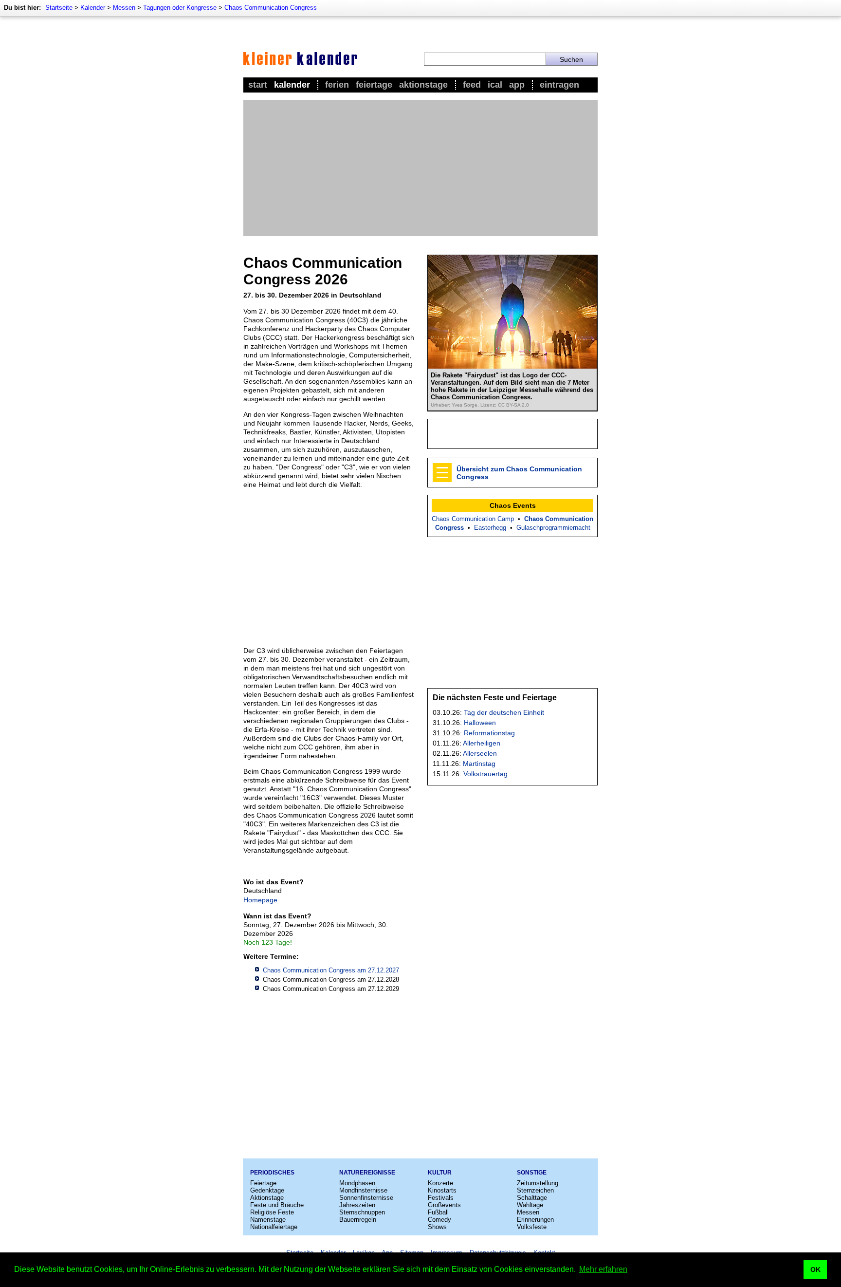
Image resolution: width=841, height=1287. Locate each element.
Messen (124, 7)
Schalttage (532, 1197)
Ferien (337, 85)
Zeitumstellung (537, 1183)
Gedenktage (267, 1190)
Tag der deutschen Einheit (504, 712)
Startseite (59, 7)
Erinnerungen (535, 1219)
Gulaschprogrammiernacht (553, 527)
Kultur (440, 1172)
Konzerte (440, 1183)
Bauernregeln (357, 1219)
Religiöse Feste (272, 1212)
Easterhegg (490, 527)
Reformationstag (489, 733)
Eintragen (559, 85)
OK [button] (815, 1269)
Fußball (438, 1212)
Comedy (439, 1219)
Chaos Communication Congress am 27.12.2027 (331, 970)
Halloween (480, 723)
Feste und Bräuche (277, 1205)
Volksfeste (532, 1227)
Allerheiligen (481, 743)
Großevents (444, 1205)
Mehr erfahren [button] (603, 1269)
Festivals (441, 1197)
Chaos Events (513, 505)
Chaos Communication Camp (473, 518)
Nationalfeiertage (273, 1227)
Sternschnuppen (362, 1212)
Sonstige (532, 1172)
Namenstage (268, 1219)
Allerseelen (480, 753)
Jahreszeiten (357, 1205)
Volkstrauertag (485, 774)
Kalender (92, 7)
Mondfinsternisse (363, 1190)
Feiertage (374, 85)
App (517, 85)
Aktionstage (423, 85)
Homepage (260, 900)
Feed (472, 85)
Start (257, 85)
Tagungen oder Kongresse (180, 7)
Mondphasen (357, 1183)
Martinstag (479, 763)
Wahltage (530, 1205)
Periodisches (272, 1172)
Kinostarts (442, 1190)
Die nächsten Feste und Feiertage (495, 697)
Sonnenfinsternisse (366, 1197)
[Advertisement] (420, 168)
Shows (437, 1227)
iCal (495, 85)
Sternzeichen (535, 1190)
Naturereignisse (367, 1172)
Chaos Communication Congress (270, 7)
